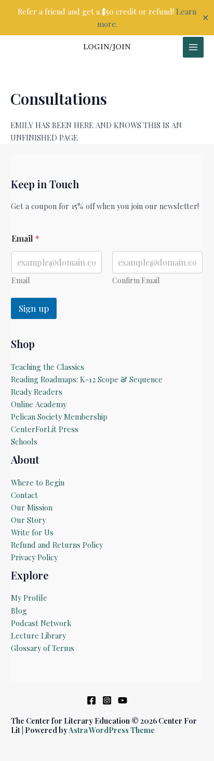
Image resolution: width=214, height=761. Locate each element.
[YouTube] (122, 700)
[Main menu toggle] (193, 47)
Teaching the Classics (47, 367)
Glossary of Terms (42, 648)
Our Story (28, 520)
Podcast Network (41, 623)
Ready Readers (36, 391)
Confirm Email (135, 280)
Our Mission (31, 507)
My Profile (29, 597)
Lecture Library (38, 635)
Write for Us (32, 532)
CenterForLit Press (44, 429)
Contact (24, 495)
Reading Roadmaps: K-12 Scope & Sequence (87, 379)
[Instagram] (107, 700)
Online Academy (38, 404)
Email (20, 280)
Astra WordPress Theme (112, 730)
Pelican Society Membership (59, 416)
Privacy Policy (34, 557)
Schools (24, 441)
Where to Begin (37, 482)
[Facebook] (91, 700)
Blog (19, 610)
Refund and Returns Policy (57, 544)
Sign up (34, 308)
